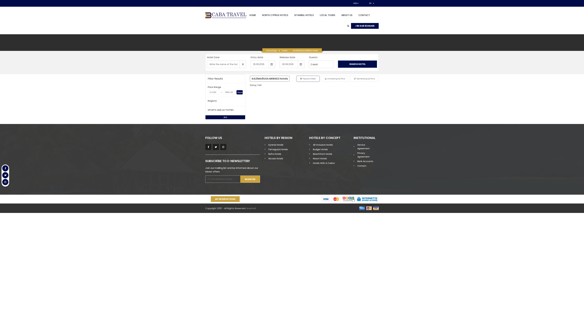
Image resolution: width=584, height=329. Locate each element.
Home (252, 15)
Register (250, 179)
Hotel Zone (213, 57)
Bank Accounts (365, 161)
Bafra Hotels (274, 154)
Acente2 (251, 208)
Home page (271, 50)
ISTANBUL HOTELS (304, 15)
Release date (287, 57)
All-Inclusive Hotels (323, 144)
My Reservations (225, 199)
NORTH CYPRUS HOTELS (275, 15)
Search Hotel (357, 64)
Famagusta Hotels (278, 149)
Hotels (285, 50)
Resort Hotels (320, 158)
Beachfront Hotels (322, 154)
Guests (313, 57)
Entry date (257, 57)
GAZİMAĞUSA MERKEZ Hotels (305, 50)
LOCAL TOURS (327, 15)
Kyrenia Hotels (275, 144)
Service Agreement (363, 146)
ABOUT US (346, 15)
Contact (364, 15)
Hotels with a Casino (324, 163)
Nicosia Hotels (275, 158)
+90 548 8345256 (364, 25)
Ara (225, 117)
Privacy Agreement (363, 155)
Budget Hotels (320, 149)
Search (240, 92)
